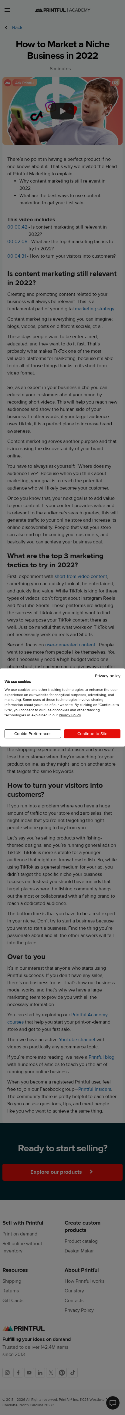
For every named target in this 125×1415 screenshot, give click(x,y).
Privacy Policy (70, 715)
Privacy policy (107, 676)
